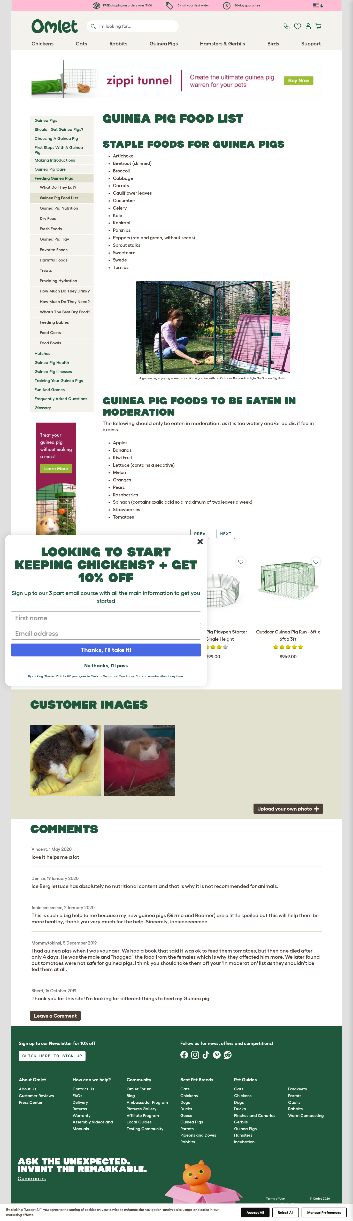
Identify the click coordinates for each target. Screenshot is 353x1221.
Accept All (255, 1212)
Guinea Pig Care (50, 169)
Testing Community (145, 1128)
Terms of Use (275, 1198)
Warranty (81, 1115)
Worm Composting (306, 1115)
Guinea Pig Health (52, 362)
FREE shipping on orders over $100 (127, 5)
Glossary (43, 407)
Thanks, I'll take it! (106, 649)
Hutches (42, 353)
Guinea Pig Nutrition (59, 208)
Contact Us (83, 1089)
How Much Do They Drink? (65, 291)
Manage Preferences (324, 1212)
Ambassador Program (147, 1102)
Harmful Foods (53, 260)
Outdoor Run (229, 378)
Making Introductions (55, 160)
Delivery (80, 1102)
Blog (131, 1095)
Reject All (285, 1212)
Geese (186, 1115)
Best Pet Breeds (196, 1079)
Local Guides (139, 1122)
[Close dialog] (200, 541)
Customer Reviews (36, 1095)
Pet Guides (245, 1079)
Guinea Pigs (46, 120)
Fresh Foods (51, 228)
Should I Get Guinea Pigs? (59, 129)
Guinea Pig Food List (59, 197)
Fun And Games (50, 389)
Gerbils (241, 1122)
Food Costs (50, 332)
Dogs (185, 1102)
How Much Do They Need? (65, 301)
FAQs (77, 1095)
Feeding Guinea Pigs (54, 178)
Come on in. (32, 1178)
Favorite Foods (53, 249)
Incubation (244, 1141)
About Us (27, 1089)
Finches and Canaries (254, 1115)
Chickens (189, 1095)
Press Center (31, 1102)
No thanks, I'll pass (106, 665)
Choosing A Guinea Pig (56, 138)
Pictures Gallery (141, 1108)
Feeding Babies (54, 322)
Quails (294, 1102)
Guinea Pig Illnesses (53, 371)
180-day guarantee (246, 5)
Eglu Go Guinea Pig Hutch (268, 378)
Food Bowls (50, 342)
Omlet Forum (139, 1089)
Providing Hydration (58, 280)
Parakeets (297, 1089)
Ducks (186, 1108)
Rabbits (187, 1141)
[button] (284, 1080)
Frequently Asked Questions (61, 398)
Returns (80, 1108)
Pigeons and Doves (198, 1135)
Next (226, 534)
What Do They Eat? (58, 187)
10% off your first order (192, 5)
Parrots (187, 1128)
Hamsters (243, 1135)
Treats (46, 270)
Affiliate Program (143, 1115)
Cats (184, 1089)
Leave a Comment (55, 1016)
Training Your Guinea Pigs (59, 380)
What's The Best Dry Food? (65, 312)
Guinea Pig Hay (54, 239)
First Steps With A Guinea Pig (59, 150)
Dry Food (48, 218)
